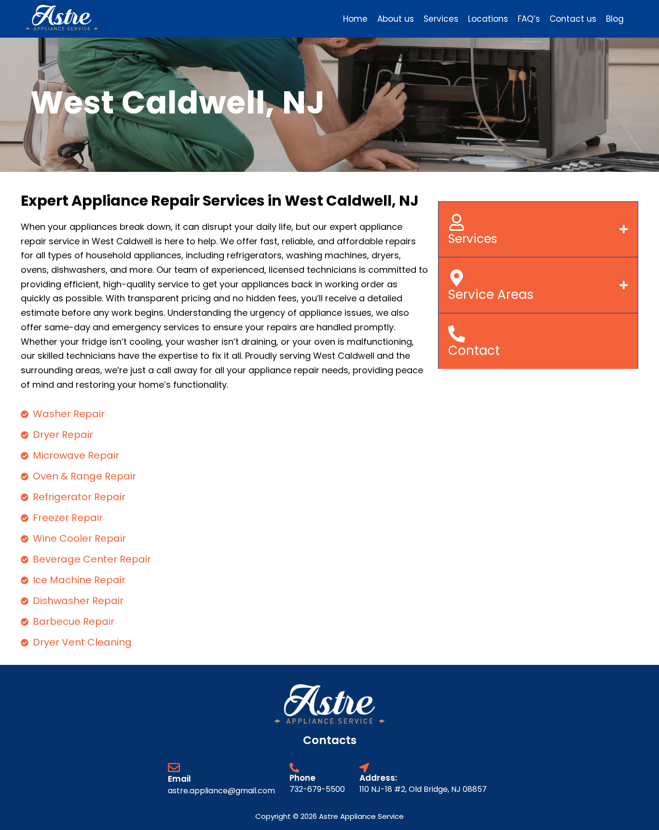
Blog (615, 19)
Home (355, 19)
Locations (488, 19)
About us (395, 19)
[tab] (538, 229)
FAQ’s (529, 19)
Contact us (572, 19)
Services (441, 19)
